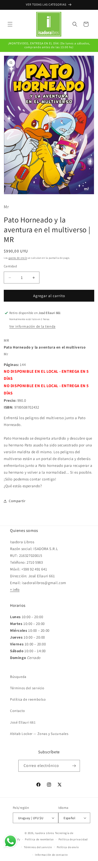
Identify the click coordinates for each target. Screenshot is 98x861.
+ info (15, 589)
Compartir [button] (17, 501)
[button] (10, 24)
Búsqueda (18, 676)
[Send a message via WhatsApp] (10, 841)
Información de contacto (51, 854)
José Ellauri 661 (23, 722)
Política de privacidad (73, 839)
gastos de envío (18, 258)
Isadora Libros (44, 833)
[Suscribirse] (74, 766)
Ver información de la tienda (32, 326)
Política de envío (68, 847)
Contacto (17, 710)
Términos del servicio (27, 688)
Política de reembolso (28, 699)
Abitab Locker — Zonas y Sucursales (39, 733)
